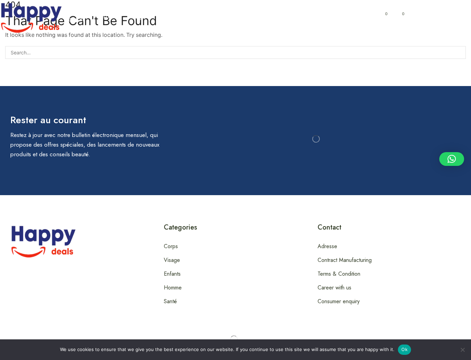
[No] (462, 349)
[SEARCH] (459, 52)
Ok (404, 349)
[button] (74, 16)
